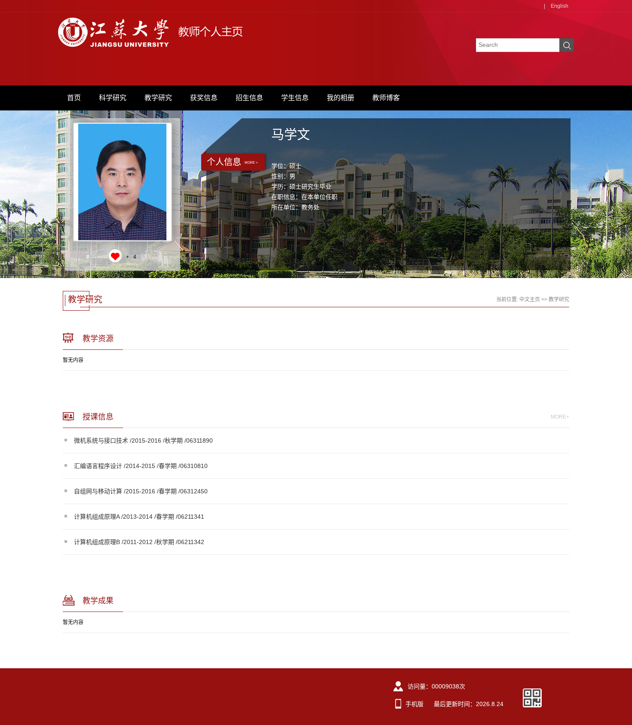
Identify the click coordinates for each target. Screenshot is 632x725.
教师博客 (386, 97)
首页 (74, 97)
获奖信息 (204, 97)
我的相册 (340, 97)
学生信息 (295, 97)
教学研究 (158, 97)
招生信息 (249, 97)
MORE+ (560, 417)
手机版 (414, 704)
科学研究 (112, 97)
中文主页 (529, 300)
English (559, 6)
